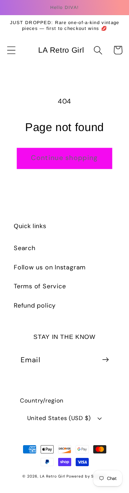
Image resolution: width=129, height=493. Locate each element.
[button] (11, 50)
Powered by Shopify (86, 476)
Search (24, 248)
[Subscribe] (105, 359)
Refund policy (35, 305)
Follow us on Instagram (50, 267)
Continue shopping (64, 157)
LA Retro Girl (53, 476)
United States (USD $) (59, 418)
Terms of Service (40, 286)
